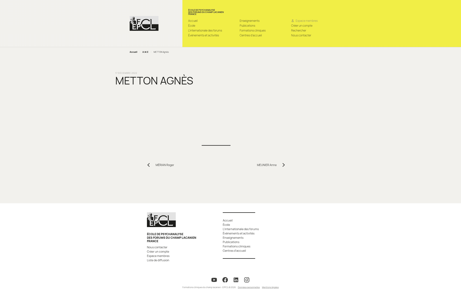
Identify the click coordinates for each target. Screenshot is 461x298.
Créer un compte (301, 26)
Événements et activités (203, 35)
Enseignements (249, 21)
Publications (247, 26)
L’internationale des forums (205, 30)
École (191, 26)
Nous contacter (301, 35)
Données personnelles (249, 287)
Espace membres (158, 256)
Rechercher (298, 30)
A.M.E (145, 52)
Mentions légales (270, 287)
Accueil (193, 21)
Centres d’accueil (251, 35)
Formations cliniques (253, 30)
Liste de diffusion (158, 260)
